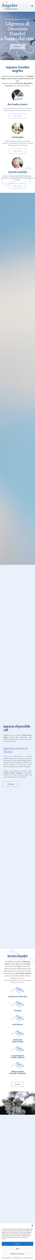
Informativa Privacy (7, 1257)
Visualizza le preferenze (17, 1254)
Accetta (17, 1244)
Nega (17, 1249)
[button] (32, 1225)
